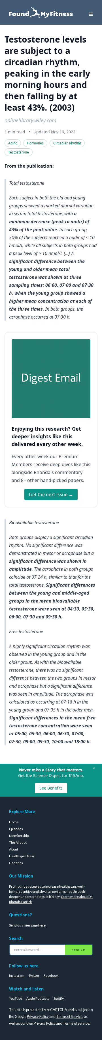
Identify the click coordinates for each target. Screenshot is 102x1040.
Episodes (16, 829)
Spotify (59, 998)
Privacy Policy (38, 1016)
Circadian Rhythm (67, 143)
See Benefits (51, 788)
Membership (19, 835)
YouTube (15, 998)
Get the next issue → (51, 494)
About (13, 849)
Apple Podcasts (37, 998)
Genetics (16, 863)
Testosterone (18, 152)
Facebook (51, 975)
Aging (12, 143)
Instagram (16, 975)
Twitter (34, 975)
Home (14, 822)
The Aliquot (18, 842)
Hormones (35, 143)
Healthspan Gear (22, 856)
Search (79, 949)
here (42, 925)
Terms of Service (69, 1016)
